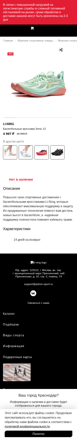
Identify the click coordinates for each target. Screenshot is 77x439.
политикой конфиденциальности (27, 426)
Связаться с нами (38, 302)
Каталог (9, 313)
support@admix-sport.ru (38, 284)
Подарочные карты (17, 357)
